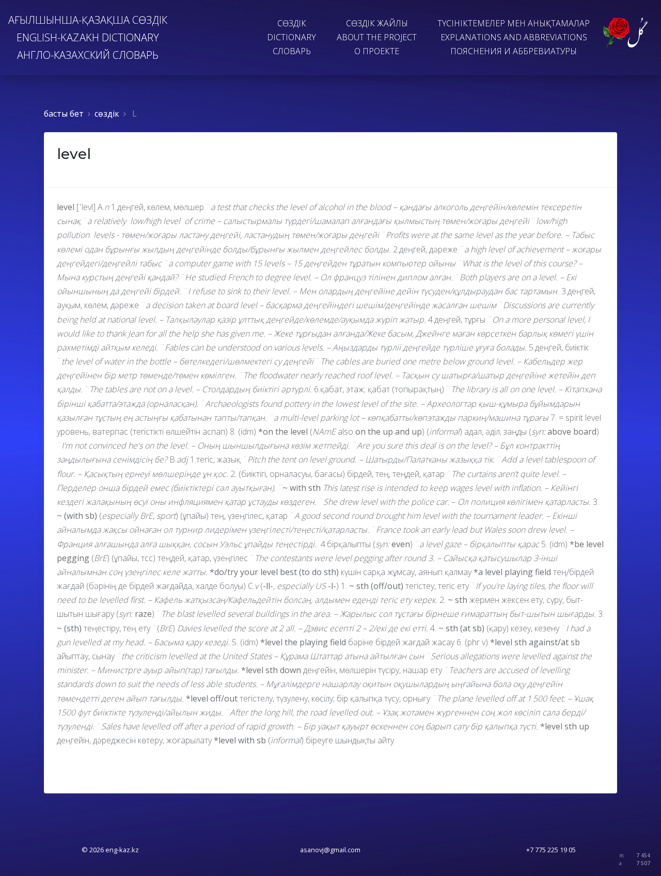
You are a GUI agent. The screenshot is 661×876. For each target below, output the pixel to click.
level (74, 154)
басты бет (64, 113)
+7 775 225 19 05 (551, 849)
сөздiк (107, 113)
